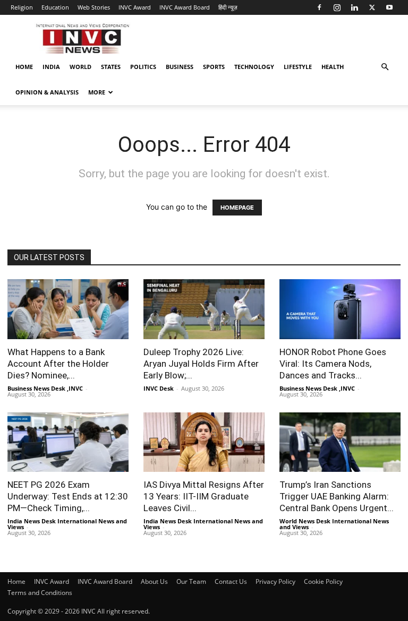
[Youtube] (389, 7)
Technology (254, 67)
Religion (22, 7)
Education (55, 7)
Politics (143, 67)
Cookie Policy (323, 581)
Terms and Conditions (39, 592)
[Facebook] (319, 7)
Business (179, 67)
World (80, 67)
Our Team (191, 581)
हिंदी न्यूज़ (227, 7)
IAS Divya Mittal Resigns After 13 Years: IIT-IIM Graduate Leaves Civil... (203, 496)
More (96, 92)
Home (24, 67)
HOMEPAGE (237, 207)
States (111, 67)
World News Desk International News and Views (334, 524)
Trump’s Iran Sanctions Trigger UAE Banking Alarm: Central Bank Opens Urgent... (336, 496)
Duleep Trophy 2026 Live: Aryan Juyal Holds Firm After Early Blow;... (201, 364)
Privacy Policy (275, 581)
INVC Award (134, 7)
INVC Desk (158, 388)
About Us (154, 581)
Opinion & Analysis (47, 92)
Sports (214, 67)
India (51, 67)
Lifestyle (298, 67)
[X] (372, 7)
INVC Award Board (184, 7)
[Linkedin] (354, 7)
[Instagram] (337, 7)
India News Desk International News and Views (67, 524)
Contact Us (231, 581)
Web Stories (94, 7)
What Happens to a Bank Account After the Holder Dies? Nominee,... (58, 364)
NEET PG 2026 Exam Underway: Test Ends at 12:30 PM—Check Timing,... (67, 496)
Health (332, 67)
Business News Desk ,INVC (45, 388)
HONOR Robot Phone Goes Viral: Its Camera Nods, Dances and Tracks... (332, 364)
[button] (384, 67)
